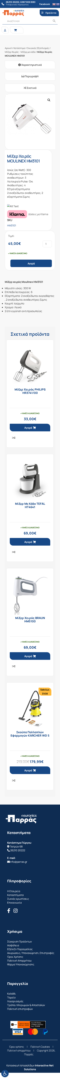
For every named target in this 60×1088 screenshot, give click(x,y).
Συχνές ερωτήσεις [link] (18, 899)
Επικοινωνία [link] (14, 902)
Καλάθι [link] (11, 993)
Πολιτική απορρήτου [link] (19, 1050)
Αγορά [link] (28, 427)
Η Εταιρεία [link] (13, 891)
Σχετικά (31, 88)
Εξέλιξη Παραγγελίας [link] (20, 949)
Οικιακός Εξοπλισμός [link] (38, 48)
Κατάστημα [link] (19, 48)
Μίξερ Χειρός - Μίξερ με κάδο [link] (20, 51)
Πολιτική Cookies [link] (40, 1046)
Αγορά (31, 263)
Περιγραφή (31, 76)
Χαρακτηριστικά (31, 65)
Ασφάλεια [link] (13, 945)
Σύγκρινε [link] (13, 438)
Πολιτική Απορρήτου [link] (19, 960)
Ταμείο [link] (11, 997)
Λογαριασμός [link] (15, 1001)
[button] (49, 100)
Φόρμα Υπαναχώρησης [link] (20, 964)
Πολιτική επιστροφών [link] (20, 1009)
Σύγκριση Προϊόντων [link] (19, 941)
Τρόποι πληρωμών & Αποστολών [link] (26, 1005)
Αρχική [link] (8, 48)
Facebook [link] (44, 4)
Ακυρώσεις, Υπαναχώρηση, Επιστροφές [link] (30, 953)
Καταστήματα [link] (15, 895)
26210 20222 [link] (17, 850)
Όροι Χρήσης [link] (15, 957)
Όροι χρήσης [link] (16, 1046)
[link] (5, 1073)
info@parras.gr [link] (18, 862)
